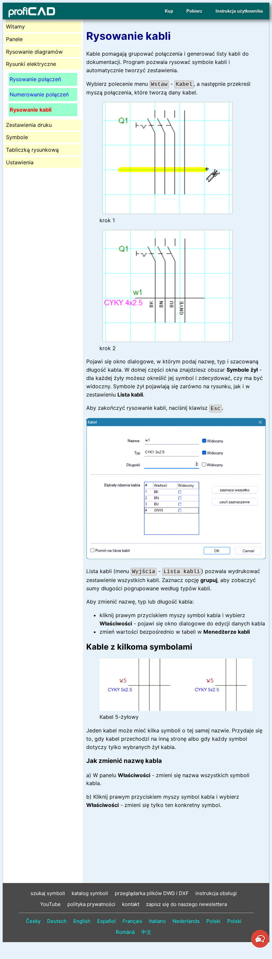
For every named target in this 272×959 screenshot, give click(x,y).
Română (125, 932)
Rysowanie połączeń (35, 79)
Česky (33, 921)
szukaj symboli (48, 893)
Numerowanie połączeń (39, 94)
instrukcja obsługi (216, 893)
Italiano (157, 921)
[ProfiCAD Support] (260, 946)
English (82, 921)
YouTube (50, 904)
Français (132, 921)
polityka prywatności (91, 904)
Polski (213, 921)
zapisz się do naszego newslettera (186, 904)
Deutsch (57, 921)
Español (106, 921)
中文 (146, 932)
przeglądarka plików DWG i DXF (152, 893)
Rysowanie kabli (30, 109)
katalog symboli (90, 893)
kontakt (130, 904)
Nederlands (186, 921)
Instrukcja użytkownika (239, 11)
